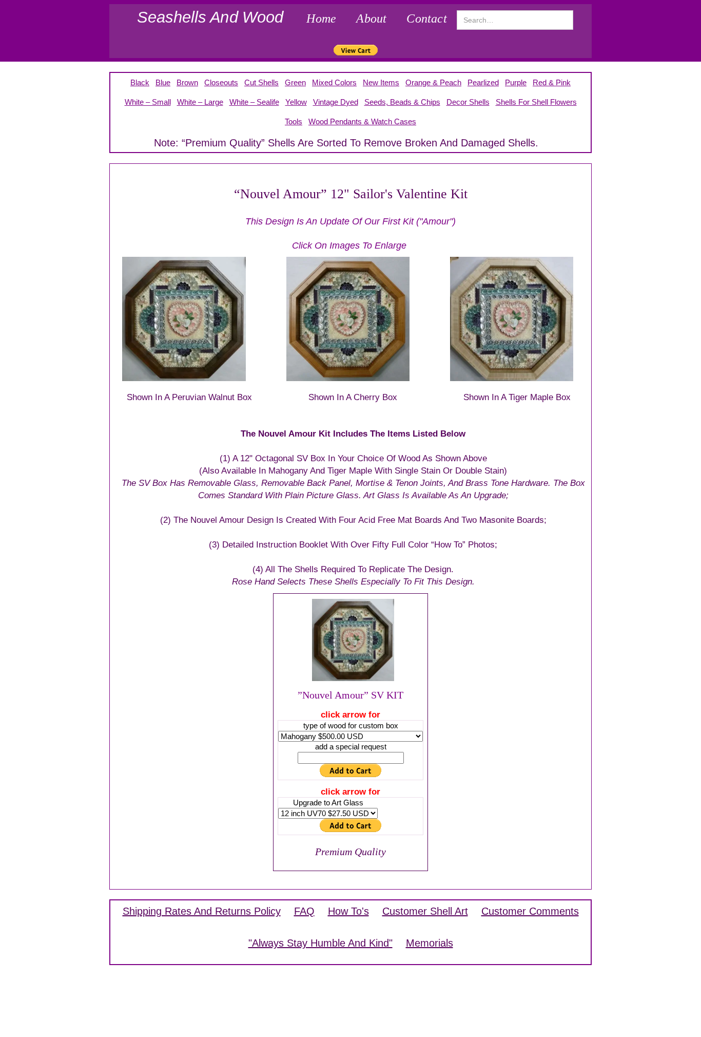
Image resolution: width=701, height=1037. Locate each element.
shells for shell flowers (536, 102)
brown (187, 82)
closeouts (221, 82)
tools (293, 121)
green (295, 82)
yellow (296, 102)
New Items (381, 82)
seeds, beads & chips (402, 102)
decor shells (468, 102)
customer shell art (425, 911)
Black (139, 82)
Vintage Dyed (335, 102)
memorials (429, 943)
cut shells (261, 82)
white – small (148, 102)
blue (162, 82)
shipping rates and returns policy (202, 911)
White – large (200, 102)
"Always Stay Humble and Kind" (320, 943)
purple (516, 82)
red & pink (552, 82)
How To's (348, 911)
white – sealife (254, 102)
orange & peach (433, 82)
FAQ (304, 911)
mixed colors (334, 82)
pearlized (483, 82)
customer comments (530, 911)
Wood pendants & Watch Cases (362, 121)
